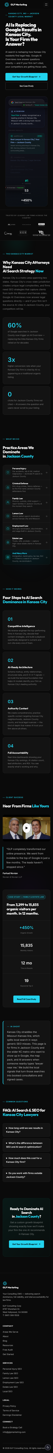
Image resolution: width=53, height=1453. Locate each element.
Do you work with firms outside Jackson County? (24, 1175)
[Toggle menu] (46, 4)
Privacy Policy (9, 1406)
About (5, 1336)
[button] (26, 828)
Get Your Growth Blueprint (24, 76)
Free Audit (8, 1350)
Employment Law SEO (13, 1382)
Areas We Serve (10, 1332)
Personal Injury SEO (12, 1369)
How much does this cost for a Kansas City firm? (24, 1160)
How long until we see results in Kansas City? (24, 1130)
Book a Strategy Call (12, 1427)
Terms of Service (11, 1410)
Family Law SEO (10, 1373)
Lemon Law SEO (10, 1378)
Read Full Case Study (26, 999)
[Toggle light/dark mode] (48, 1447)
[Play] (26, 828)
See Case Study (27, 86)
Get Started (8, 1354)
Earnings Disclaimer (12, 1415)
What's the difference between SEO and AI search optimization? (24, 1145)
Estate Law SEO (10, 1387)
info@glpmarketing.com (14, 1432)
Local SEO (7, 1391)
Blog (5, 1341)
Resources (8, 1345)
